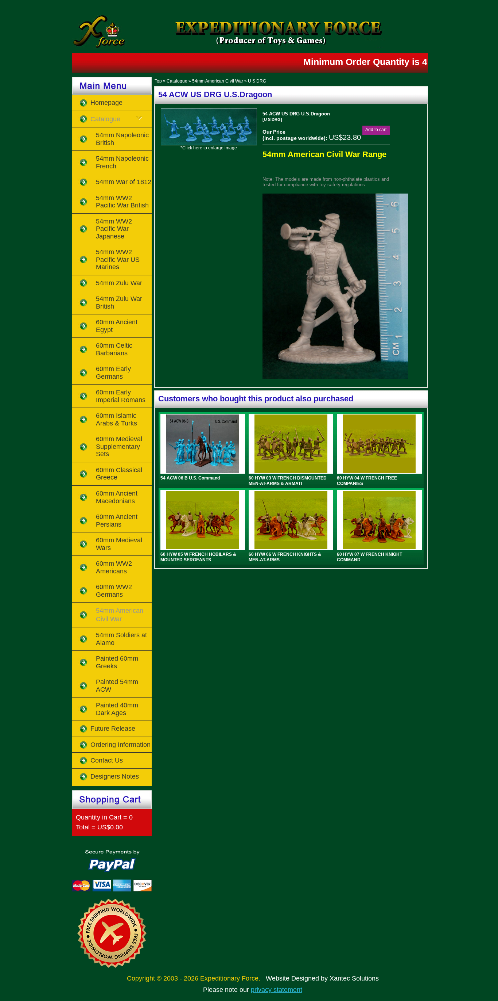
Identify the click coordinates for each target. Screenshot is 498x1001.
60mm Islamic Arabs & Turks (116, 419)
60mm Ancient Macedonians (116, 497)
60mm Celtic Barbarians (114, 349)
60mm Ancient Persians (116, 520)
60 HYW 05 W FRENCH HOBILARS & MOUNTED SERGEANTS (198, 557)
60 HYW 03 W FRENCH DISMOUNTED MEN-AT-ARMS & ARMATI (288, 480)
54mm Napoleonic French (122, 162)
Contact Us (106, 760)
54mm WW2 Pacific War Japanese (114, 229)
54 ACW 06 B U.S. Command (190, 478)
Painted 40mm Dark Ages (117, 709)
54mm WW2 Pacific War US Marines (118, 259)
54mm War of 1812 (123, 182)
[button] (375, 130)
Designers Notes (114, 776)
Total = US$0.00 (99, 827)
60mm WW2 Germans (114, 590)
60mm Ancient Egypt (116, 325)
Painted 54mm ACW (117, 685)
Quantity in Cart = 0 (104, 817)
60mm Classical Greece (119, 473)
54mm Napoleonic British (122, 138)
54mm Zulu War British (119, 302)
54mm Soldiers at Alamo (121, 638)
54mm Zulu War (119, 283)
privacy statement (276, 989)
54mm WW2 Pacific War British (122, 201)
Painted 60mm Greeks (117, 662)
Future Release (112, 728)
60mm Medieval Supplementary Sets (119, 446)
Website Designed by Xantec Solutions (322, 978)
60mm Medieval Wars (119, 543)
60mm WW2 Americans (114, 567)
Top (158, 81)
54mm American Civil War (217, 81)
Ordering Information (120, 744)
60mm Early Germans (113, 372)
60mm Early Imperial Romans (120, 396)
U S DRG (257, 81)
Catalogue (177, 81)
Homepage (106, 102)
